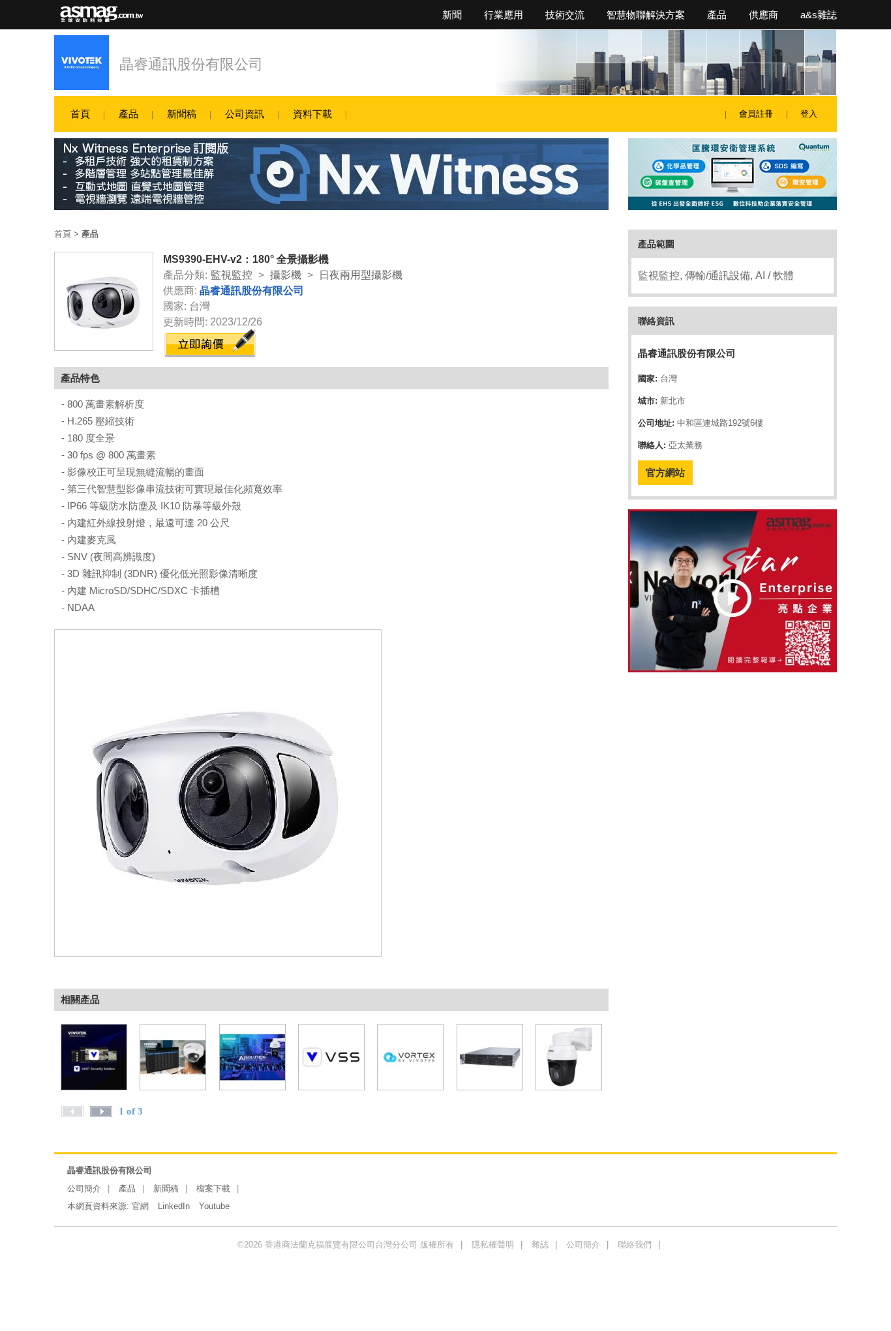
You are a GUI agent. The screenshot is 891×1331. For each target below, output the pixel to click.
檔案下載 (213, 1188)
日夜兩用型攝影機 (360, 274)
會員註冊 (756, 114)
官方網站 (665, 472)
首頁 (80, 113)
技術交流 (564, 14)
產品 (717, 14)
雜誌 (540, 1244)
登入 (808, 114)
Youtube (214, 1206)
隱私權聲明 (493, 1244)
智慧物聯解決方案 (646, 14)
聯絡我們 (635, 1244)
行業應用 (503, 14)
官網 (140, 1206)
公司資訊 (244, 113)
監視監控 (231, 274)
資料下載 (312, 113)
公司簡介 (84, 1188)
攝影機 (285, 274)
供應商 (763, 14)
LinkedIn (174, 1206)
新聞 (452, 14)
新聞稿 (181, 113)
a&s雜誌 (818, 14)
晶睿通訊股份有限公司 (191, 64)
